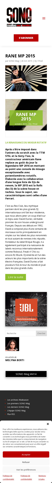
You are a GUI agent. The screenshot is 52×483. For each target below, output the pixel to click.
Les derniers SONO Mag (18, 407)
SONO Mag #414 (26, 374)
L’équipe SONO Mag (16, 410)
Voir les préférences (26, 469)
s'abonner (26, 37)
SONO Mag (14, 61)
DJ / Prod (38, 61)
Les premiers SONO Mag (18, 403)
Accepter (26, 454)
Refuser (26, 462)
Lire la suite (15, 277)
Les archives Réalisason (18, 400)
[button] (47, 424)
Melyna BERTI (14, 360)
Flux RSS (11, 414)
